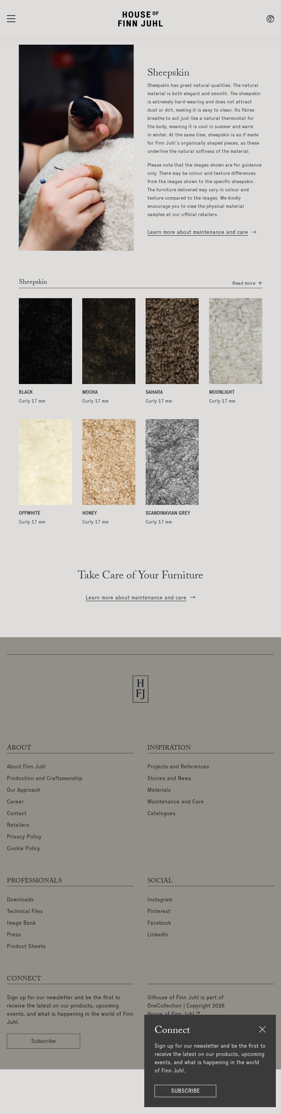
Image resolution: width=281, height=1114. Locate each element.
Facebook (159, 923)
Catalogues (161, 814)
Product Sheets (26, 946)
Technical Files (25, 911)
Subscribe (185, 1091)
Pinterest (158, 911)
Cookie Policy (23, 849)
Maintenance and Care (175, 802)
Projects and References (178, 767)
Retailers (18, 825)
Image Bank (21, 923)
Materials (159, 790)
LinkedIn (157, 935)
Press (14, 935)
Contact (16, 814)
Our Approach (23, 790)
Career (15, 802)
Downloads (20, 900)
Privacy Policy (24, 837)
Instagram (159, 900)
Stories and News (169, 778)
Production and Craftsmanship (44, 778)
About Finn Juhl (26, 767)
